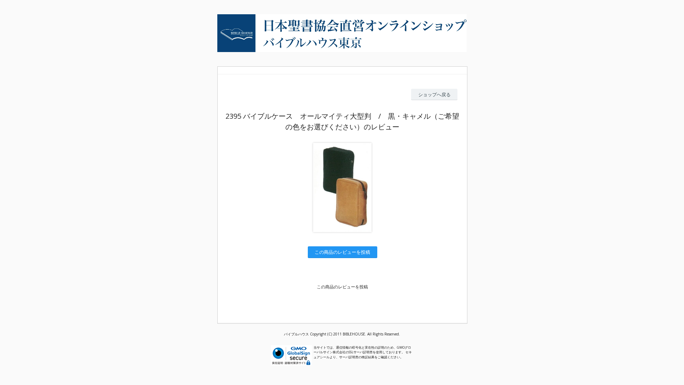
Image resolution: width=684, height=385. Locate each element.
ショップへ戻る (434, 94)
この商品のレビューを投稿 (342, 252)
